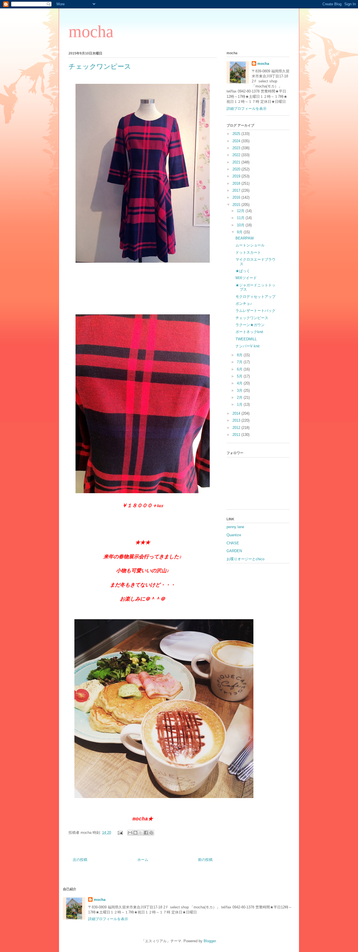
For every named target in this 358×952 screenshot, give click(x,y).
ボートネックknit (249, 332)
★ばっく (242, 271)
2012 (236, 428)
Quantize (234, 535)
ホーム (142, 860)
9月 (240, 232)
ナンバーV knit (247, 346)
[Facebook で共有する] (146, 832)
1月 (240, 404)
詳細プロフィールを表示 (247, 108)
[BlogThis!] (135, 832)
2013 (236, 420)
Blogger (210, 941)
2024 (236, 141)
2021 (236, 162)
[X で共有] (140, 832)
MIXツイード (246, 278)
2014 (236, 413)
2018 (236, 183)
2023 (236, 148)
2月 (240, 397)
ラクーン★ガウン (250, 325)
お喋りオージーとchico (245, 559)
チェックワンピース (251, 318)
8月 (240, 355)
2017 (236, 190)
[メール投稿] (120, 832)
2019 (236, 176)
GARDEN (234, 551)
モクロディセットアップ (255, 297)
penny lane (235, 527)
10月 (241, 225)
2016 (236, 197)
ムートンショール (250, 245)
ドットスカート (248, 252)
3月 (240, 390)
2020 (236, 169)
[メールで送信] (130, 832)
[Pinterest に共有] (151, 832)
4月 (240, 383)
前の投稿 (205, 860)
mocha (91, 31)
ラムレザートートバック (255, 310)
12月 (241, 211)
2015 (236, 205)
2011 (236, 435)
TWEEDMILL (246, 339)
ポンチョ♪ (243, 303)
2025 (236, 134)
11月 (241, 218)
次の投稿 (80, 860)
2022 (236, 155)
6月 (240, 369)
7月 (240, 362)
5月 (240, 376)
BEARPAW (244, 238)
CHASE (233, 543)
